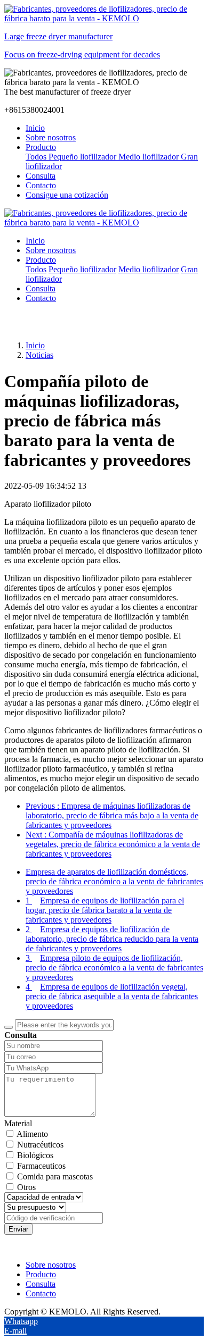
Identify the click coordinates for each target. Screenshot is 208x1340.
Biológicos (35, 1155)
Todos (37, 156)
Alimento (32, 1133)
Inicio (35, 127)
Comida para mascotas (55, 1176)
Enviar (18, 1229)
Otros (26, 1187)
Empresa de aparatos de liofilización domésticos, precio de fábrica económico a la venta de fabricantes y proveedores (114, 881)
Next (113, 844)
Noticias (39, 354)
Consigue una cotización (67, 194)
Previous (112, 815)
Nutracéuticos (40, 1144)
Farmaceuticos (41, 1165)
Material (18, 1123)
